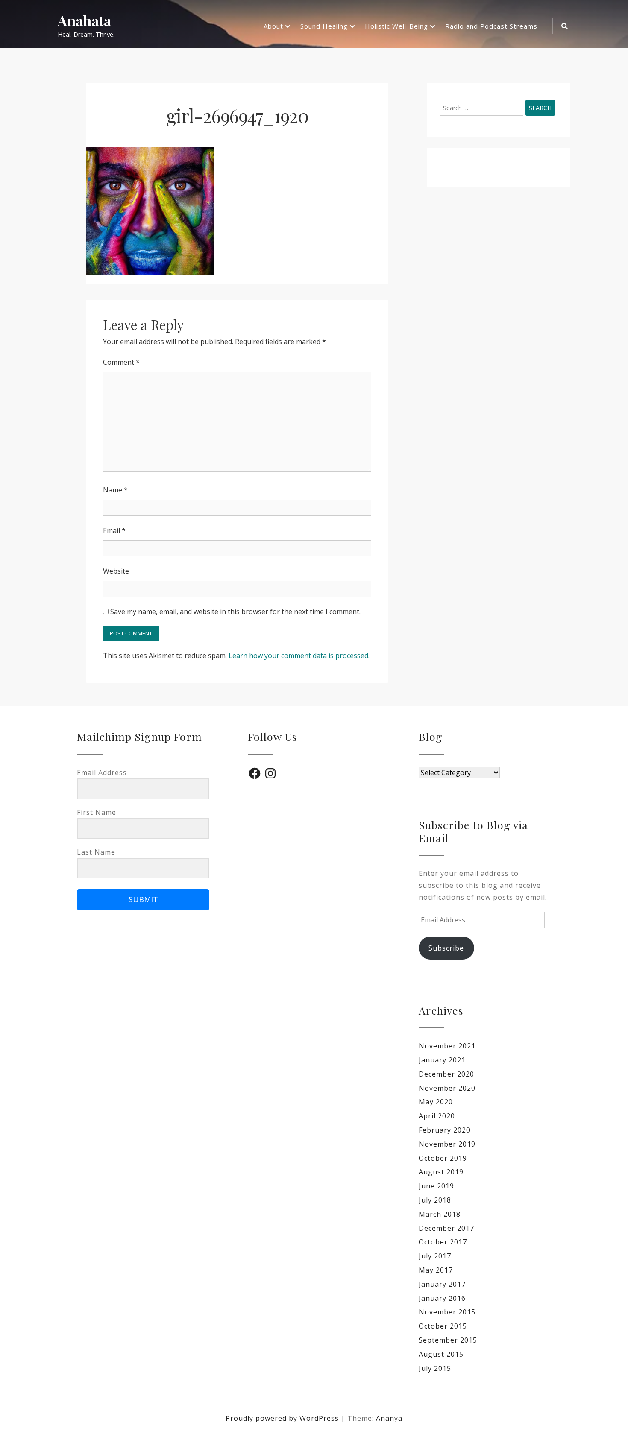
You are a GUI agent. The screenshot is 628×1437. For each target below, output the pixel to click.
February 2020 (444, 1130)
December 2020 (446, 1074)
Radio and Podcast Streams (491, 26)
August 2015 (441, 1354)
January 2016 (442, 1298)
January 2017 (442, 1284)
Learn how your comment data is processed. (299, 655)
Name (115, 490)
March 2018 (440, 1214)
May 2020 (436, 1101)
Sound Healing (324, 26)
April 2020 (437, 1116)
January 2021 (442, 1060)
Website (116, 571)
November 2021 (447, 1046)
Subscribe (446, 948)
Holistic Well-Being (396, 26)
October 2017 (443, 1242)
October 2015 (443, 1326)
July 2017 (435, 1256)
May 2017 (436, 1270)
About (273, 26)
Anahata (84, 20)
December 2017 (446, 1228)
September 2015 (448, 1340)
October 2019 (443, 1158)
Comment (121, 362)
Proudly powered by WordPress (283, 1418)
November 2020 (447, 1088)
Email (114, 530)
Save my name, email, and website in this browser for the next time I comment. (235, 611)
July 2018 (435, 1200)
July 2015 (435, 1368)
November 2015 (447, 1312)
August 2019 (441, 1172)
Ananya (389, 1418)
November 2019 (447, 1144)
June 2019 (436, 1186)
